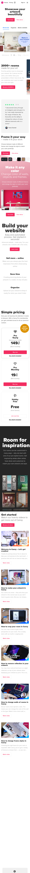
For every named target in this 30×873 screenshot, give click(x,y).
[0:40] (15, 623)
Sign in (23, 2)
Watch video (6, 563)
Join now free (15, 416)
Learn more (14, 249)
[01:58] (15, 737)
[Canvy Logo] (1, 2)
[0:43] (15, 546)
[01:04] (15, 584)
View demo (19, 20)
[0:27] (15, 660)
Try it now (10, 20)
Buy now (15, 384)
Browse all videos (8, 525)
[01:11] (15, 699)
